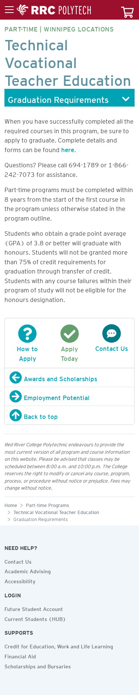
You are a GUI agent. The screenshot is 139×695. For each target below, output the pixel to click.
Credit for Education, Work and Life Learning (58, 645)
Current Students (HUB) (35, 618)
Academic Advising (27, 570)
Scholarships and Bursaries (37, 665)
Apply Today (69, 352)
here (67, 148)
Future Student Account (33, 608)
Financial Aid (20, 655)
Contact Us (18, 561)
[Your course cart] (127, 9)
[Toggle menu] (47, 10)
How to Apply (27, 352)
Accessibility (20, 580)
